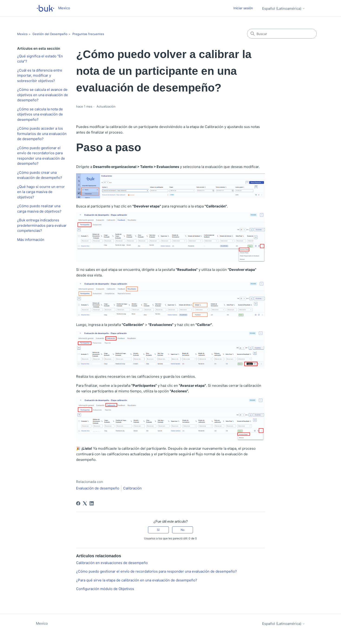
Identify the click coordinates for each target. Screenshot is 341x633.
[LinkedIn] (92, 503)
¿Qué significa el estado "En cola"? (40, 59)
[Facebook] (78, 503)
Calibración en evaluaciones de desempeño (112, 563)
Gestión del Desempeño (50, 34)
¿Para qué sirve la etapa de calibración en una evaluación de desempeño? (136, 580)
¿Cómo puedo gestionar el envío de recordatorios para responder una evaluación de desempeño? (41, 156)
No (182, 529)
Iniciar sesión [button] (243, 8)
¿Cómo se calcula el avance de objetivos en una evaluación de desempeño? (42, 94)
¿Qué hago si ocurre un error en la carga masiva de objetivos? (41, 191)
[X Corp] (85, 503)
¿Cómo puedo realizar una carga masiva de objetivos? (39, 208)
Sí (158, 529)
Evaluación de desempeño (97, 488)
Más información (30, 239)
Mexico (22, 34)
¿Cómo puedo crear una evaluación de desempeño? (39, 175)
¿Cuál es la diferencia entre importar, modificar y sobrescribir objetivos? (39, 75)
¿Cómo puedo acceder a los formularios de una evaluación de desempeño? (42, 133)
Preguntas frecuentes (88, 34)
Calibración (132, 488)
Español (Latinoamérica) (282, 8)
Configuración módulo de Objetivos (105, 589)
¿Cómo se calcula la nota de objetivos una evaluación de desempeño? (40, 114)
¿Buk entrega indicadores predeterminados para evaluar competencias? (42, 225)
